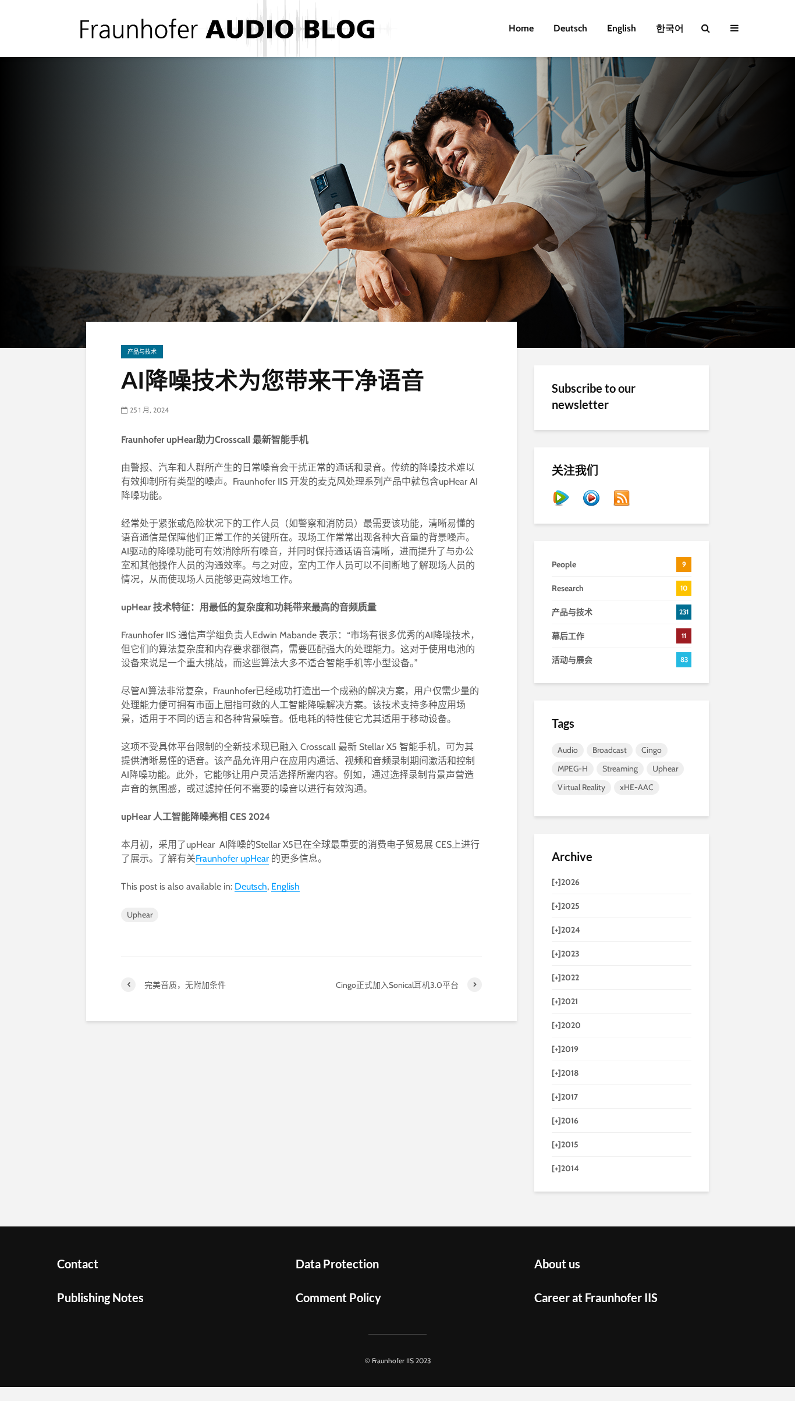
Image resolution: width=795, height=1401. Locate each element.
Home (521, 28)
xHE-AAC (637, 787)
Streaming (620, 768)
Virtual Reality (581, 787)
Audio (568, 750)
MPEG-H (573, 768)
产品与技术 (142, 351)
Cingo (651, 750)
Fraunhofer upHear (232, 858)
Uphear (139, 914)
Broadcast (609, 750)
